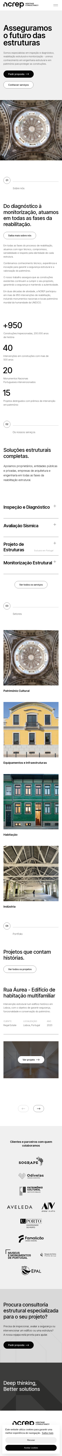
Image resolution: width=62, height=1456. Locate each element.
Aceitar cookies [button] (31, 1448)
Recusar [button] (31, 1440)
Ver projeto (29, 1059)
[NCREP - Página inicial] (20, 5)
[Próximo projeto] (38, 1108)
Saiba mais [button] (47, 1433)
